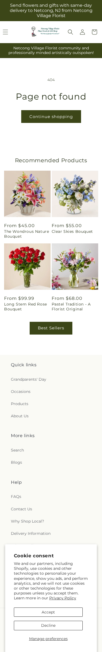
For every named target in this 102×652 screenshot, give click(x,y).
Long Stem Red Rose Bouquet (25, 306)
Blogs (16, 462)
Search (17, 450)
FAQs (16, 496)
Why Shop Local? (27, 521)
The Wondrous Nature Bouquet (26, 234)
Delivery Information (31, 533)
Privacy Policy (62, 598)
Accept (48, 612)
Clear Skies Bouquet (72, 231)
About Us (20, 416)
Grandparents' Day (28, 379)
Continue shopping (51, 116)
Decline (48, 625)
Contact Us (21, 509)
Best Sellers (51, 327)
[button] (70, 32)
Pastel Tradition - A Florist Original (71, 306)
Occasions (20, 391)
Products (19, 403)
